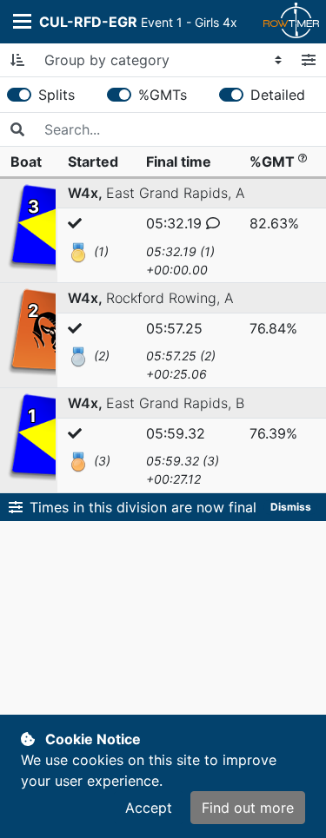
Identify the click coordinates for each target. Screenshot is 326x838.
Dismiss (290, 506)
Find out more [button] (248, 807)
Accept (148, 807)
